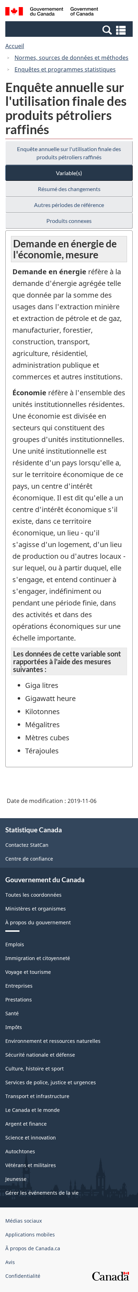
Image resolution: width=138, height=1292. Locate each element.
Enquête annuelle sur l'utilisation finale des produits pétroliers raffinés (69, 152)
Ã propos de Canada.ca (32, 1248)
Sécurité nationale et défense (40, 1054)
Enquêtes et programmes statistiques (65, 69)
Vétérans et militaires (30, 1165)
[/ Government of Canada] (51, 12)
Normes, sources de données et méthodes (71, 58)
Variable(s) (69, 173)
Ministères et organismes (35, 908)
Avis (10, 1262)
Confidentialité (22, 1276)
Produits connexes (69, 220)
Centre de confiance (29, 858)
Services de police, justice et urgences (50, 1082)
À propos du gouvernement (38, 922)
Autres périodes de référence (69, 204)
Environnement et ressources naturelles (52, 1041)
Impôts (13, 1027)
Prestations (18, 999)
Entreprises (19, 985)
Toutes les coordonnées (33, 894)
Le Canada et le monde (32, 1110)
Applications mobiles (30, 1234)
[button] (70, 30)
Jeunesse (16, 1179)
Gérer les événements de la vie (42, 1192)
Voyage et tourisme (28, 972)
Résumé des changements (69, 188)
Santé (12, 1013)
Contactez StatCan (26, 845)
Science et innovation (30, 1137)
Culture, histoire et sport (34, 1068)
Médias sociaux (23, 1220)
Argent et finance (26, 1123)
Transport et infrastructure (37, 1096)
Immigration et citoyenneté (37, 958)
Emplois (14, 944)
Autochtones (20, 1151)
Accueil (14, 46)
